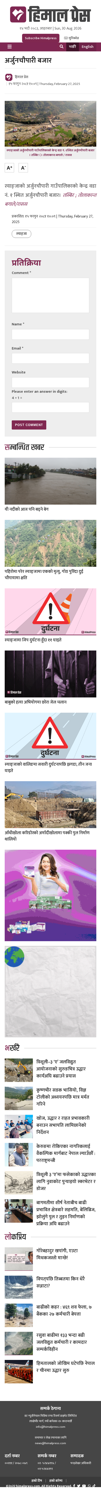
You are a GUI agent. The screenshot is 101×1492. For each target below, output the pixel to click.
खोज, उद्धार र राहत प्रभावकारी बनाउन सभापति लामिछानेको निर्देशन (62, 1125)
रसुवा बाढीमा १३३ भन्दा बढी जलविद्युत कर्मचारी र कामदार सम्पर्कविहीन (61, 1342)
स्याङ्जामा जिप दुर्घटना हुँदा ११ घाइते (33, 640)
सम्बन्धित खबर (24, 447)
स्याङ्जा (21, 234)
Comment (21, 273)
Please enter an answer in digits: (39, 391)
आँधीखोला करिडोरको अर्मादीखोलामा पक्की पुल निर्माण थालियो (47, 836)
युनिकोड (73, 38)
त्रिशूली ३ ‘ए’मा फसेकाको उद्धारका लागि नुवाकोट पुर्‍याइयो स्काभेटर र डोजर (66, 1182)
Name (18, 324)
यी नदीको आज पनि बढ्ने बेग (27, 509)
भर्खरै (72, 47)
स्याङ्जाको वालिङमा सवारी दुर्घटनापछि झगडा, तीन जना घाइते (48, 767)
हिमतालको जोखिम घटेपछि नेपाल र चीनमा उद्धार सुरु (66, 1366)
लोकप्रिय (15, 1237)
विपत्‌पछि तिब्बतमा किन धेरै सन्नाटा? (60, 1282)
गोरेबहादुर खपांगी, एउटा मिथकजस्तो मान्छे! (57, 1254)
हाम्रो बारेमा (55, 1480)
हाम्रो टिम (36, 1480)
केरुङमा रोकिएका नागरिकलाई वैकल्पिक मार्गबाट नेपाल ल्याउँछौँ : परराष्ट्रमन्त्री (65, 1153)
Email (17, 348)
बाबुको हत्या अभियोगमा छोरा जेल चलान (35, 702)
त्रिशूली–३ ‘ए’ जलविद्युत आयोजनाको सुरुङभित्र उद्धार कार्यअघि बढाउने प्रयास (61, 1069)
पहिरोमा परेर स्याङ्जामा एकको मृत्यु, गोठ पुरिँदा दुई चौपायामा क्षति (44, 575)
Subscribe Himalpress (41, 38)
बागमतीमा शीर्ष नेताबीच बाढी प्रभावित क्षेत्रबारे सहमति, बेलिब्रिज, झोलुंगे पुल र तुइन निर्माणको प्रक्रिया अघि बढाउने (66, 1213)
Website (19, 372)
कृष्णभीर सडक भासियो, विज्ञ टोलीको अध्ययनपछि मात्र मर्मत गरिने (62, 1097)
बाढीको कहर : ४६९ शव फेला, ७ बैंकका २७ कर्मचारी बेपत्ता (64, 1310)
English (87, 47)
